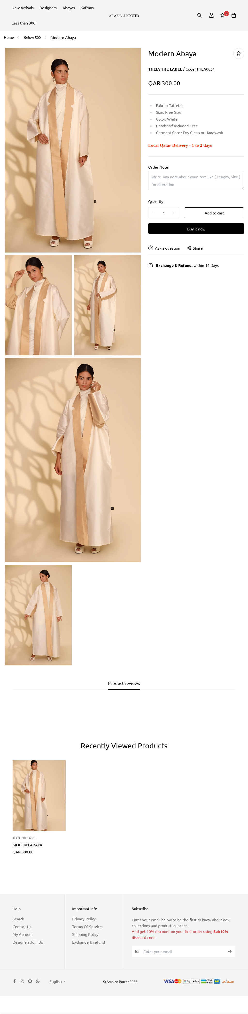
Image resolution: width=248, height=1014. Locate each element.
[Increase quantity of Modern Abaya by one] (174, 213)
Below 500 (32, 37)
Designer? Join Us (28, 942)
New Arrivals (23, 7)
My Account (23, 934)
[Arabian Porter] (124, 15)
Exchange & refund (88, 942)
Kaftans (87, 7)
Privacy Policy (84, 918)
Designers (48, 7)
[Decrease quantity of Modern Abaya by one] (153, 213)
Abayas (68, 7)
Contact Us (22, 926)
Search (18, 918)
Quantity (155, 201)
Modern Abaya (27, 844)
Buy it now (196, 228)
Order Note (158, 166)
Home (9, 37)
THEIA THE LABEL (165, 69)
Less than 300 (23, 22)
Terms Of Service (87, 926)
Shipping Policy (85, 934)
